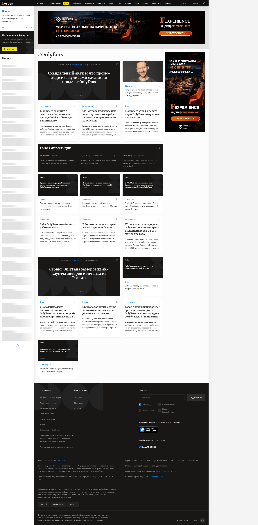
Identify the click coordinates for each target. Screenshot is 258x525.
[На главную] (7, 3)
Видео (111, 3)
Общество (129, 86)
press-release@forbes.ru (166, 471)
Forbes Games (59, 3)
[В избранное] (117, 64)
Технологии (86, 199)
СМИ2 (42, 504)
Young (145, 3)
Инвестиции (56, 156)
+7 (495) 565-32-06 (155, 476)
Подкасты (101, 3)
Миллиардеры (77, 64)
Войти (195, 3)
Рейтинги (77, 3)
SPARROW (57, 504)
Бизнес (127, 106)
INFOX (71, 504)
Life (119, 3)
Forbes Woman (87, 106)
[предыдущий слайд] (155, 148)
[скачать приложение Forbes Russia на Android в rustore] (148, 429)
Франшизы (89, 3)
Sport (137, 3)
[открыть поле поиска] (204, 3)
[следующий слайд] (159, 148)
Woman (128, 3)
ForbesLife (77, 260)
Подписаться (196, 397)
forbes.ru (61, 460)
